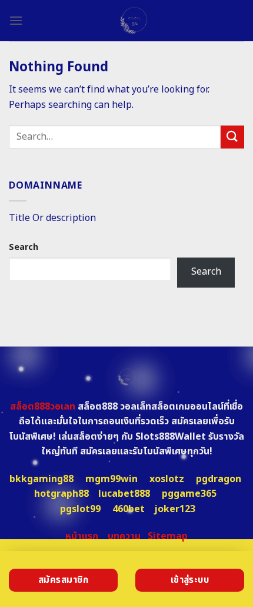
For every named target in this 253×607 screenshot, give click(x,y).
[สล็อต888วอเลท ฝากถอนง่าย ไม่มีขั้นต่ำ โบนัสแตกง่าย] (133, 20)
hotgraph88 (61, 494)
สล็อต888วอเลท (42, 407)
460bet (128, 509)
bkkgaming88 (41, 479)
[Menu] (16, 20)
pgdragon (218, 479)
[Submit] (232, 137)
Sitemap (168, 536)
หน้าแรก (81, 536)
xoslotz (166, 479)
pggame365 (189, 494)
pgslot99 (80, 509)
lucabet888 (124, 494)
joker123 (174, 509)
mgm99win (111, 479)
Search (23, 247)
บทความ (124, 536)
